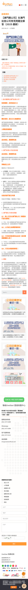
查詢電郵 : (5, 439)
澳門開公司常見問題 (9, 79)
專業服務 (6, 497)
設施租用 (6, 499)
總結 (5, 81)
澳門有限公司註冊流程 (10, 77)
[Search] (24, 292)
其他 (5, 502)
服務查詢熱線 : (6, 419)
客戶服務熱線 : (6, 432)
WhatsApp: (5, 426)
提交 (14, 544)
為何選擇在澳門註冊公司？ (11, 76)
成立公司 (6, 482)
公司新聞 (12, 28)
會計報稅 (6, 491)
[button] (14, 399)
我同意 (13, 587)
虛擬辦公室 (7, 488)
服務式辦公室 (7, 494)
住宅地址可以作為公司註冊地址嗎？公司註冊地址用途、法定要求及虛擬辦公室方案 (14, 314)
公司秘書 (6, 485)
